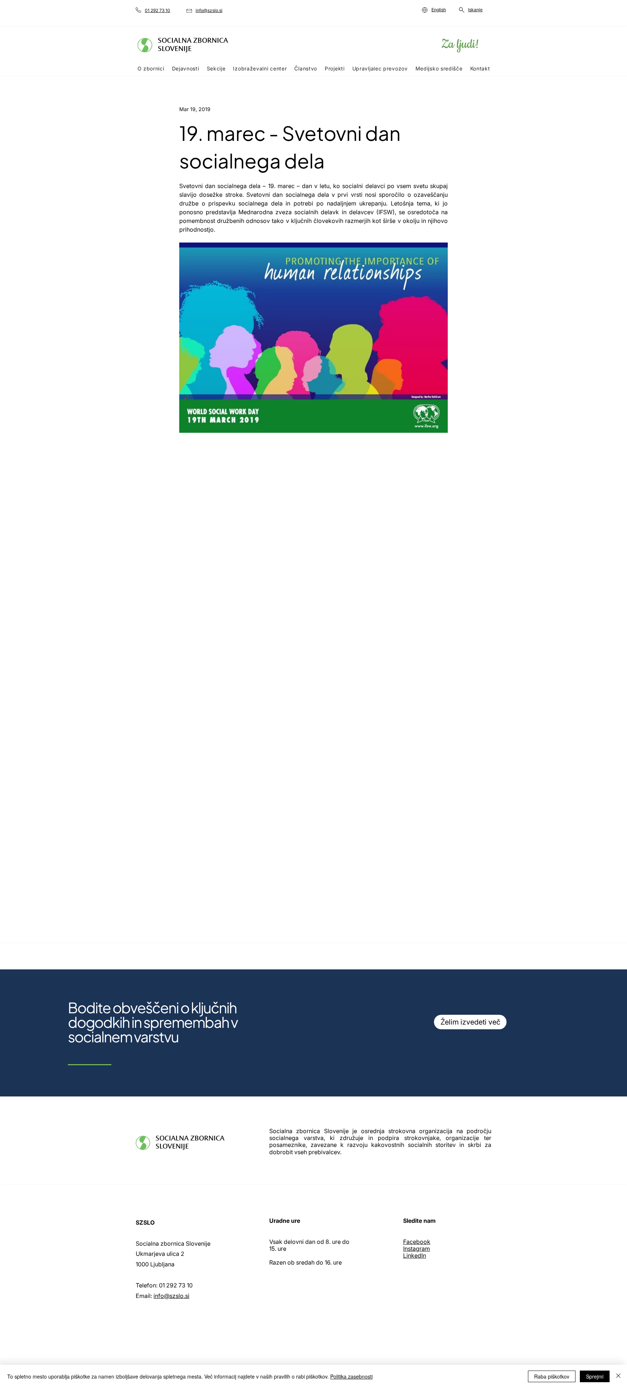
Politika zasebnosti (351, 1376)
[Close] (618, 1376)
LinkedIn (414, 1255)
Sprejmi (594, 1376)
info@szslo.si (171, 1295)
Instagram (416, 1248)
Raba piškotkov (551, 1376)
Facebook (416, 1241)
